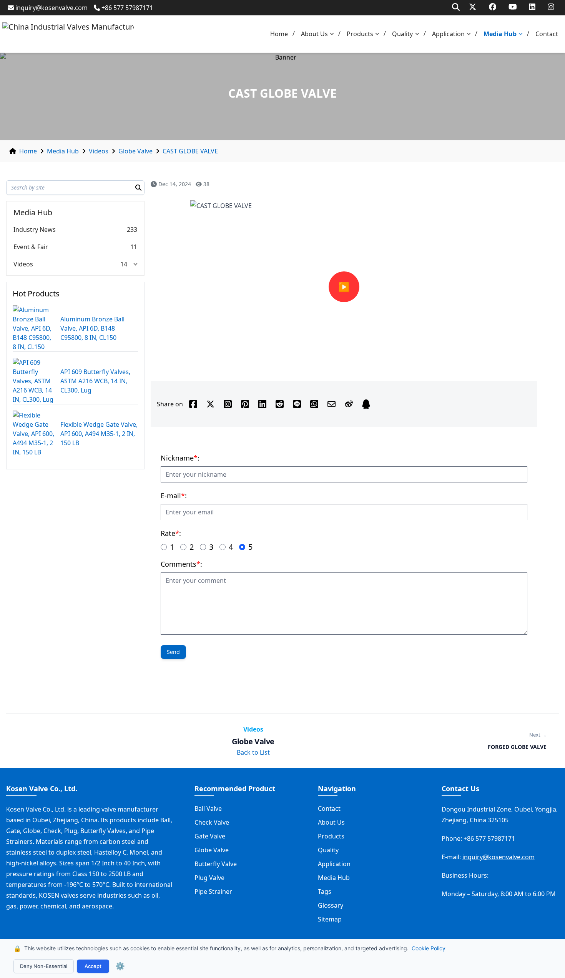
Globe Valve (135, 151)
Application (448, 34)
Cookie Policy (428, 948)
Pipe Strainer (213, 891)
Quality (402, 34)
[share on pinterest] (245, 404)
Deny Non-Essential (43, 966)
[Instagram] (551, 6)
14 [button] (123, 264)
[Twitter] (472, 6)
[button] (333, 34)
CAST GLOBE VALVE (190, 151)
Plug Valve (209, 877)
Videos (98, 151)
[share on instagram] (228, 404)
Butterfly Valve (215, 864)
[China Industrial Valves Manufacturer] (68, 34)
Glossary (330, 905)
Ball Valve (208, 808)
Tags (324, 891)
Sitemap (330, 919)
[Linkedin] (532, 6)
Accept (93, 966)
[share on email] (331, 404)
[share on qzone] (366, 404)
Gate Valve (209, 836)
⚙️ (120, 966)
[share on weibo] (349, 404)
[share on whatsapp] (314, 404)
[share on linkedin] (262, 404)
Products (360, 34)
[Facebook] (492, 6)
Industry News (34, 229)
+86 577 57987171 (127, 7)
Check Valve (211, 822)
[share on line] (297, 404)
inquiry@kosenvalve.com (51, 7)
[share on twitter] (210, 404)
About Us (314, 34)
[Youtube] (512, 6)
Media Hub (500, 34)
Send (173, 651)
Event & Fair (30, 247)
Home (279, 34)
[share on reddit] (280, 404)
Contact (546, 34)
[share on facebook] (193, 404)
